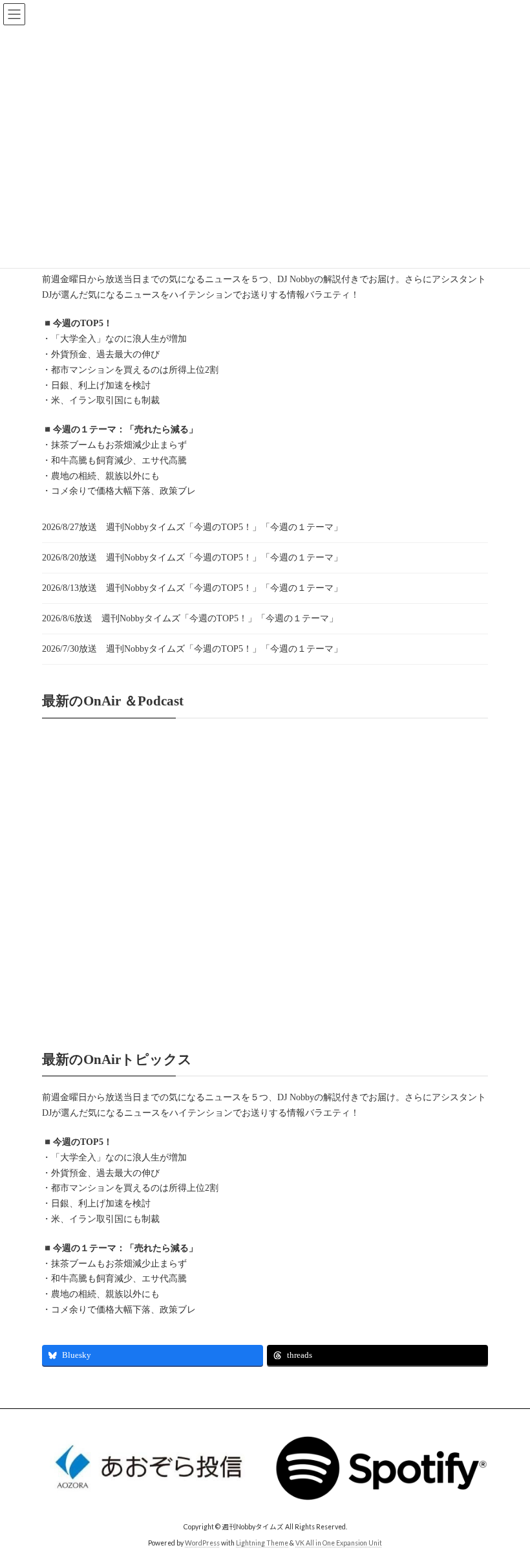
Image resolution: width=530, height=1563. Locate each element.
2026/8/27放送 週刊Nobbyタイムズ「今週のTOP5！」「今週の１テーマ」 (192, 527)
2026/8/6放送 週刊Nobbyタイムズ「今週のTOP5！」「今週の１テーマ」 (190, 618)
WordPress (202, 1543)
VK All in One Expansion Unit (338, 1543)
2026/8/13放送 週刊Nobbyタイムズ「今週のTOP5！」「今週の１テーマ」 (192, 588)
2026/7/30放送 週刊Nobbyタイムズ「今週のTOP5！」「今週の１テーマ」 (192, 649)
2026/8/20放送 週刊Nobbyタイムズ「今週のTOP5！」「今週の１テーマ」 (192, 557)
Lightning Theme (262, 1543)
